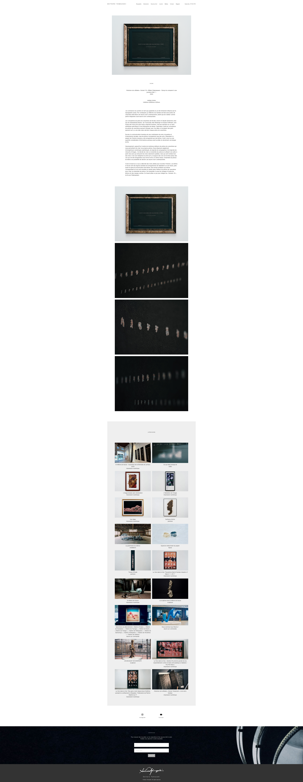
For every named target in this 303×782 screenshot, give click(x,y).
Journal (161, 3)
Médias (166, 3)
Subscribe (187, 3)
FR (191, 3)
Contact (172, 3)
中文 (195, 3)
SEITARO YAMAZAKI (116, 4)
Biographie (138, 3)
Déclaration (146, 3)
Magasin (178, 3)
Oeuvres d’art (154, 3)
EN (192, 3)
